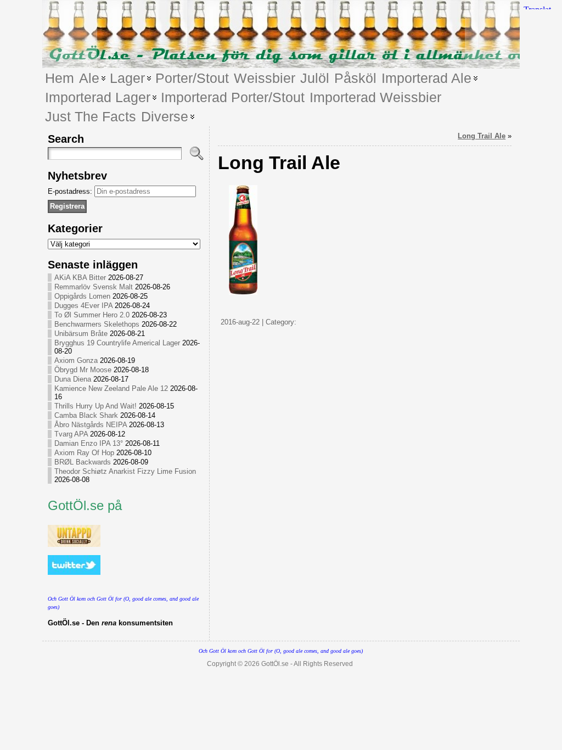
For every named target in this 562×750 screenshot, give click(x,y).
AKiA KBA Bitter (80, 277)
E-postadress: (71, 191)
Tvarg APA (71, 434)
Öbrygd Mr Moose (82, 370)
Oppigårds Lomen (82, 296)
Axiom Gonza (76, 360)
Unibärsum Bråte (81, 333)
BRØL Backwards (82, 462)
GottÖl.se (275, 664)
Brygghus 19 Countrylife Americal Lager (117, 343)
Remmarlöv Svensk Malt (93, 287)
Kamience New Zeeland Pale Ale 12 (111, 388)
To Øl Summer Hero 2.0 (92, 315)
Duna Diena (72, 379)
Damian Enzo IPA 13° (88, 443)
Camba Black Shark (86, 415)
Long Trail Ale (481, 136)
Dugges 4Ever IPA (83, 305)
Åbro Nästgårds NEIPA (90, 425)
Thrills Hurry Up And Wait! (95, 406)
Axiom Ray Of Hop (84, 453)
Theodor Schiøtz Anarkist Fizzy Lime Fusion (125, 471)
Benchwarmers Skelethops (96, 324)
